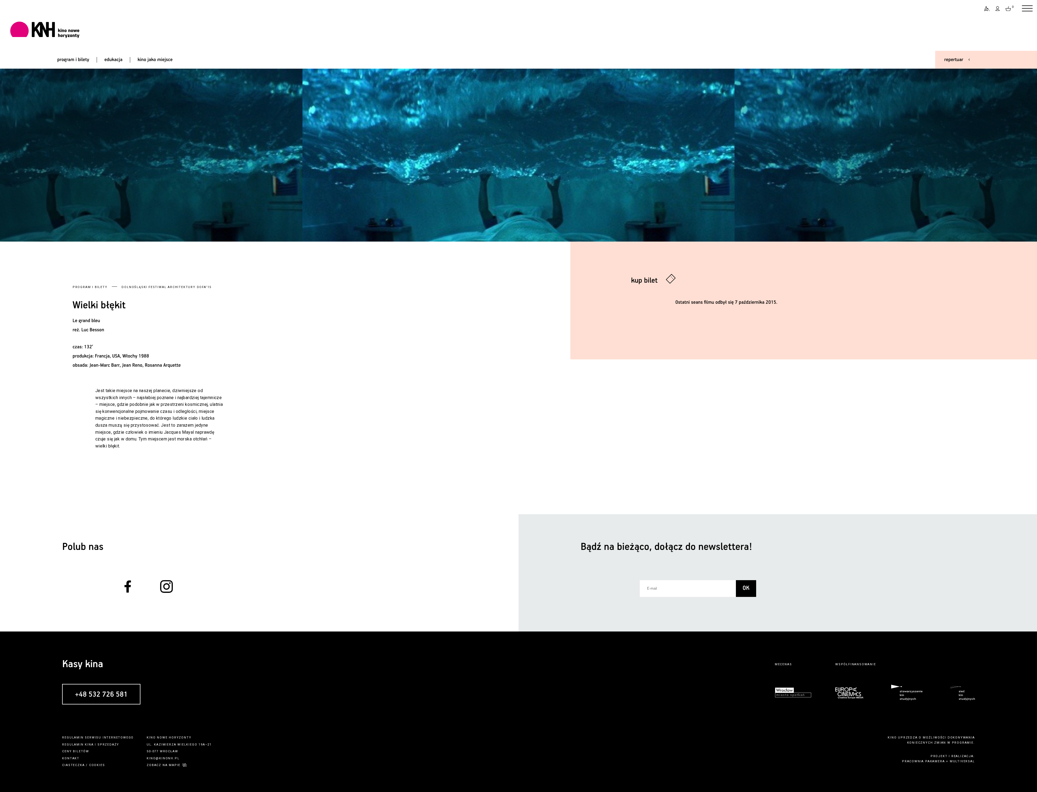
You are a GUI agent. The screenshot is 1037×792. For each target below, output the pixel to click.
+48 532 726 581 (101, 694)
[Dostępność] (984, 8)
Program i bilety (90, 287)
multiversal (962, 761)
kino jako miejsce (155, 59)
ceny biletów (75, 751)
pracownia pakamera (923, 761)
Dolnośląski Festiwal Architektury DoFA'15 (166, 287)
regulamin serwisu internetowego (98, 737)
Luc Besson (92, 330)
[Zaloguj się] (998, 8)
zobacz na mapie (163, 765)
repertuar (953, 59)
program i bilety (73, 59)
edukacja (113, 59)
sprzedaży (108, 744)
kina (89, 744)
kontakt (70, 758)
